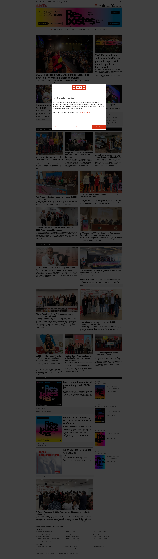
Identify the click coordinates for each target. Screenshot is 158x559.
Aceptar (98, 127)
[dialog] (79, 107)
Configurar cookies (73, 127)
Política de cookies (85, 112)
